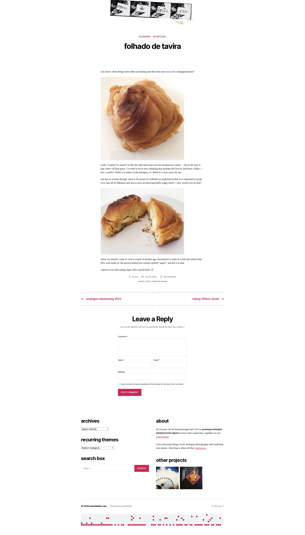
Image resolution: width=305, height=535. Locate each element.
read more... (201, 448)
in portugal (159, 36)
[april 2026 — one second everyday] (197, 516)
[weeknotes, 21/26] (198, 525)
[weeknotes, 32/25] (130, 525)
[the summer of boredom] (207, 515)
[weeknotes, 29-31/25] (128, 525)
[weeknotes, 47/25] (155, 525)
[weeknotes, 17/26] (192, 525)
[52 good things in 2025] (183, 520)
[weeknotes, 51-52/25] (163, 525)
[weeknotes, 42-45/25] (151, 525)
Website (121, 372)
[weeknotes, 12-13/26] (185, 525)
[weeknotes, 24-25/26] (205, 525)
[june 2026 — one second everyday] (210, 520)
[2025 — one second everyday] (167, 518)
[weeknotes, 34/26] (220, 525)
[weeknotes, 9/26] (178, 525)
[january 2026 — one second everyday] (177, 520)
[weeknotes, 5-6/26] (173, 525)
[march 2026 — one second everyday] (192, 516)
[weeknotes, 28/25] (123, 525)
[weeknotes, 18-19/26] (195, 525)
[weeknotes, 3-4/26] (170, 525)
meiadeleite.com (98, 506)
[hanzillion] (190, 478)
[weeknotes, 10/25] (93, 525)
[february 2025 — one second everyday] (91, 523)
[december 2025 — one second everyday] (165, 518)
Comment (123, 337)
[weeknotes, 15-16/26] (190, 525)
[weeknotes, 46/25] (153, 525)
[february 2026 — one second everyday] (182, 518)
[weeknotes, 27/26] (208, 525)
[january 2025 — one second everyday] (86, 523)
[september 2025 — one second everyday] (153, 516)
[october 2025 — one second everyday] (153, 520)
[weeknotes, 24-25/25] (118, 525)
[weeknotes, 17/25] (105, 525)
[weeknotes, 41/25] (145, 525)
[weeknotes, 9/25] (91, 525)
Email (157, 360)
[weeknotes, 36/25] (136, 525)
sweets (141, 281)
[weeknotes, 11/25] (95, 525)
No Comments (170, 277)
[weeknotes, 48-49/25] (158, 525)
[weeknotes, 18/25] (106, 525)
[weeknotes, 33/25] (131, 525)
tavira (147, 281)
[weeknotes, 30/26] (213, 525)
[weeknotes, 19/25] (108, 525)
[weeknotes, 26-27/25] (121, 525)
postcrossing (162, 436)
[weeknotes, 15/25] (101, 525)
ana (136, 277)
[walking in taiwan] (108, 518)
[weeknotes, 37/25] (138, 525)
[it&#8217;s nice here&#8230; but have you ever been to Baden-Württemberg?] (90, 518)
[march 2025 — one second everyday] (101, 523)
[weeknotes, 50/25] (160, 525)
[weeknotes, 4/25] (83, 525)
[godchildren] (133, 518)
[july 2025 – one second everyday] (131, 520)
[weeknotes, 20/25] (110, 525)
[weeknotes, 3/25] (81, 525)
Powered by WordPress (120, 506)
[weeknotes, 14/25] (100, 525)
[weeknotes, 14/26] (187, 525)
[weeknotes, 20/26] (197, 525)
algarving (144, 36)
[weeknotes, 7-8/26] (177, 525)
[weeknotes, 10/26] (180, 525)
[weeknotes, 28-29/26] (212, 525)
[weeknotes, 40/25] (143, 525)
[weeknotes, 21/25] (111, 525)
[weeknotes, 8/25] (90, 525)
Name (121, 360)
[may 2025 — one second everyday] (131, 516)
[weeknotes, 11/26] (182, 525)
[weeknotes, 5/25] (85, 525)
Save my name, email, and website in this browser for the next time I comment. (152, 384)
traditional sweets (159, 281)
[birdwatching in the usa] (203, 520)
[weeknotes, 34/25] (133, 525)
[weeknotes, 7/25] (88, 525)
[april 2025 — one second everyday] (106, 518)
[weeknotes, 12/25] (96, 525)
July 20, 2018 (151, 277)
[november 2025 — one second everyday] (160, 520)
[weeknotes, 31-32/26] (217, 525)
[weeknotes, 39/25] (141, 525)
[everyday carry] (212, 518)
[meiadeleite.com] (152, 13)
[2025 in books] (178, 516)
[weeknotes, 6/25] (86, 525)
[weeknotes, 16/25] (103, 525)
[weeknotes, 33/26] (218, 525)
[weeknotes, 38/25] (140, 525)
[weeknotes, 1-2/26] (167, 525)
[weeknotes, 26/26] (207, 525)
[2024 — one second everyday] (81, 523)
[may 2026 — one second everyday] (208, 521)
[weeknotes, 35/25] (135, 525)
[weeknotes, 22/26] (200, 525)
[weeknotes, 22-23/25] (115, 525)
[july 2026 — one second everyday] (220, 518)
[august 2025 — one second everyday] (140, 518)
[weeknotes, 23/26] (202, 525)
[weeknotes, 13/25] (98, 525)
